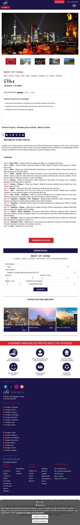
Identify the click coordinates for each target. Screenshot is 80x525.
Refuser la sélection (40, 521)
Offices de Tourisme (60, 479)
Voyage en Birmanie (11, 417)
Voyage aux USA (10, 448)
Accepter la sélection (40, 516)
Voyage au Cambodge (11, 415)
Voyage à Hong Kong (11, 440)
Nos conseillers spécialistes (62, 471)
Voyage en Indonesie (11, 420)
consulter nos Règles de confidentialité (30, 513)
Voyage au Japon (10, 432)
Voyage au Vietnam (11, 412)
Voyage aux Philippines (12, 438)
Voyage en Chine (10, 410)
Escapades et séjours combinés (20, 470)
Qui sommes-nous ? (60, 468)
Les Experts (6, 481)
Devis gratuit (59, 2)
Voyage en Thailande (11, 407)
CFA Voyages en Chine (16, 396)
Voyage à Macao (10, 443)
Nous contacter (59, 476)
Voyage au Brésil (10, 425)
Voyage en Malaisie (11, 435)
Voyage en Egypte (10, 450)
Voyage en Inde (10, 422)
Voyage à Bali (9, 445)
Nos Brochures (58, 473)
